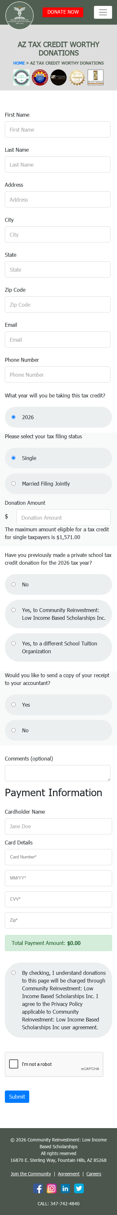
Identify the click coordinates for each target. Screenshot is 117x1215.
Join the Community (31, 1173)
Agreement (69, 1173)
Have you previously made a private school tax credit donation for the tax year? (58, 559)
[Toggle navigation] (103, 12)
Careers (93, 1173)
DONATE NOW (63, 12)
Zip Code (15, 290)
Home (19, 62)
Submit (17, 1096)
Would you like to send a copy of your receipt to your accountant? (57, 679)
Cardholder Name (25, 811)
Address (14, 185)
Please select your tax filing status (43, 436)
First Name (17, 115)
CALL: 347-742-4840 (59, 1203)
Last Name (17, 150)
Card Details (18, 842)
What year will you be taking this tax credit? (55, 395)
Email (11, 325)
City (9, 220)
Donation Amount (25, 503)
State (10, 255)
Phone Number (22, 360)
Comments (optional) (29, 758)
